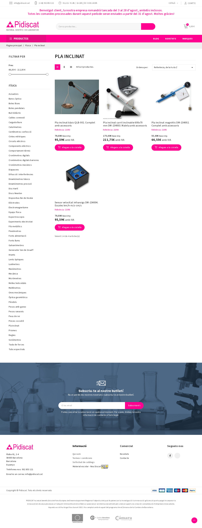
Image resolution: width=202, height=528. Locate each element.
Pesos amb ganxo (17, 306)
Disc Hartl (13, 188)
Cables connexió (17, 117)
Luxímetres (14, 264)
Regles (12, 335)
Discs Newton (15, 193)
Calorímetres (15, 127)
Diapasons (14, 169)
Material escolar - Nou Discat (87, 466)
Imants (12, 254)
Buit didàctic (15, 113)
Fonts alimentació (17, 236)
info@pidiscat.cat (22, 3)
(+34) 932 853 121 (46, 3)
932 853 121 (27, 469)
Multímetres (15, 288)
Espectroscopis (16, 217)
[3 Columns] (57, 67)
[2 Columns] (64, 67)
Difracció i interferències (21, 174)
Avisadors (14, 94)
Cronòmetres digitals (19, 155)
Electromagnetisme (18, 207)
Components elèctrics (20, 146)
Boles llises (14, 103)
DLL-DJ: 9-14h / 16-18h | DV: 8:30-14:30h (80, 3)
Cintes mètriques (17, 136)
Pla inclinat (14, 325)
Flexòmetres (15, 231)
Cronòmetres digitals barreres (24, 160)
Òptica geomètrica (18, 297)
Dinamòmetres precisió (20, 184)
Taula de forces (16, 344)
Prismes (13, 330)
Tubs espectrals (17, 349)
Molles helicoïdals (17, 283)
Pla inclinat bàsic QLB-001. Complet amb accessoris (75, 124)
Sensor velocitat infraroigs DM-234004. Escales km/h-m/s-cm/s (76, 204)
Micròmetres (15, 278)
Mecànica (13, 273)
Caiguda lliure (15, 122)
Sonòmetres (15, 340)
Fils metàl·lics (15, 226)
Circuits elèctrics (17, 141)
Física (13, 85)
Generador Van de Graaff (21, 250)
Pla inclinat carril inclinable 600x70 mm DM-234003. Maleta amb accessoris (125, 124)
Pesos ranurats (16, 311)
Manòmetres (15, 269)
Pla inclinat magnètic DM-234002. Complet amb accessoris (170, 124)
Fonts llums (14, 240)
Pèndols (13, 302)
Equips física (15, 212)
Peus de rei (14, 316)
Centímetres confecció (20, 131)
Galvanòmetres (16, 245)
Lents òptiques (16, 259)
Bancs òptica (15, 98)
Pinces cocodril (16, 321)
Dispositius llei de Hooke (21, 198)
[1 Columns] (71, 67)
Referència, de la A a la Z (174, 67)
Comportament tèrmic (20, 150)
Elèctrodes (14, 202)
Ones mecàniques (18, 292)
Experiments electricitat (21, 221)
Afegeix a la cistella (71, 147)
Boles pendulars (17, 108)
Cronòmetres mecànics (20, 165)
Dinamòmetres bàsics (19, 179)
